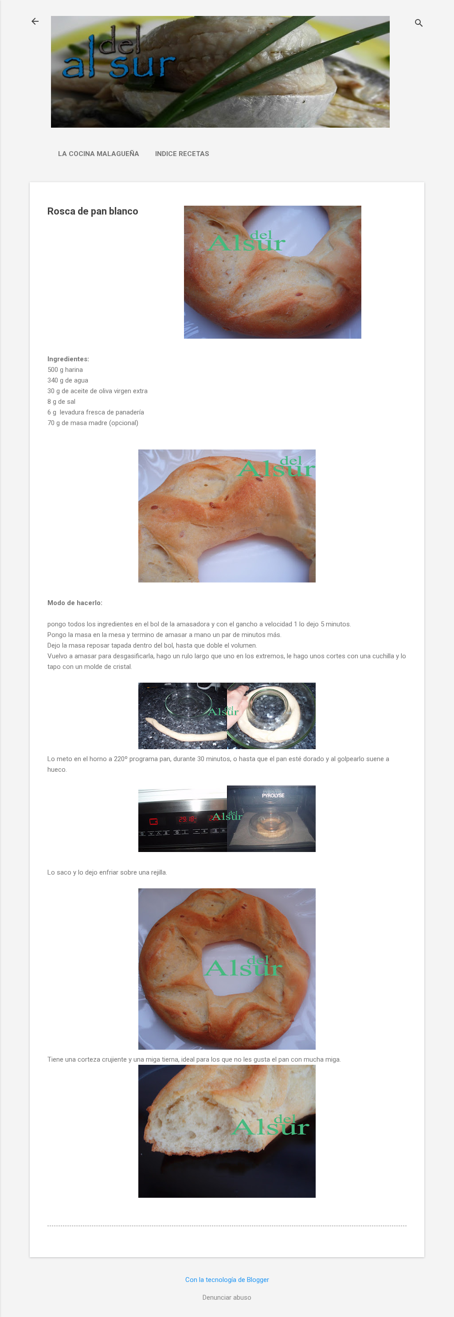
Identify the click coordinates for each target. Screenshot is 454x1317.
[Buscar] (419, 24)
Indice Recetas (182, 154)
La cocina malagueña (98, 154)
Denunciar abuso (227, 1297)
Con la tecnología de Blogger (227, 1280)
